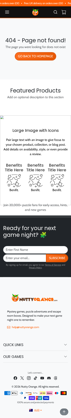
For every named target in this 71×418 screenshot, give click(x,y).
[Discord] (49, 377)
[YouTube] (42, 377)
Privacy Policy (35, 267)
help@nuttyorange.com (25, 327)
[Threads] (55, 377)
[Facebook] (15, 377)
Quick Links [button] (13, 344)
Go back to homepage (35, 56)
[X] (22, 377)
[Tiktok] (35, 377)
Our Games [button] (13, 356)
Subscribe (57, 258)
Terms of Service (53, 264)
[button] (11, 12)
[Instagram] (28, 377)
